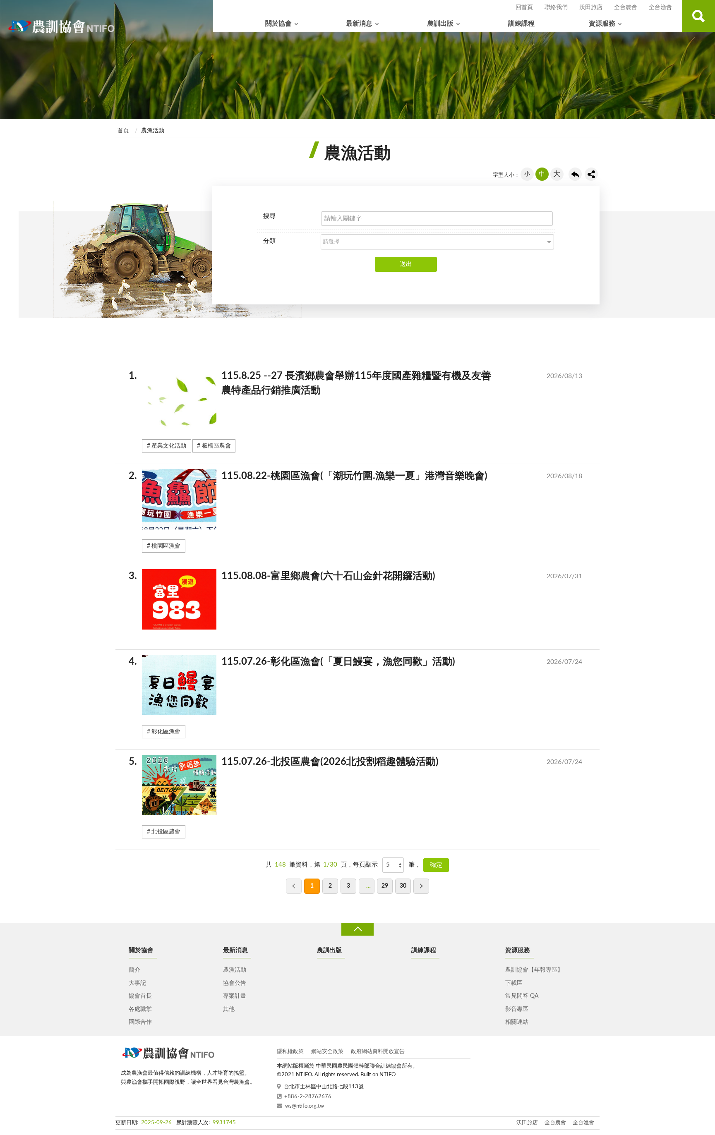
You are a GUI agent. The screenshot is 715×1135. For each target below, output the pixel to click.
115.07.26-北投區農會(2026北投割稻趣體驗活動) (362, 762)
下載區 (514, 983)
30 (403, 886)
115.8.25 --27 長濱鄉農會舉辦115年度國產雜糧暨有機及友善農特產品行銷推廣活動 (362, 383)
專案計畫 (234, 996)
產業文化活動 (168, 446)
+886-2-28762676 (307, 1096)
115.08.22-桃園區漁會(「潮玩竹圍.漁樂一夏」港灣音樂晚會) (362, 476)
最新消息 (359, 23)
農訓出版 (440, 23)
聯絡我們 (556, 7)
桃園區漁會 (165, 546)
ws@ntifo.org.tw (304, 1106)
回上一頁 (575, 174)
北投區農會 (165, 832)
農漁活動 (152, 131)
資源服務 (602, 23)
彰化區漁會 (165, 732)
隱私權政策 (290, 1051)
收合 (357, 929)
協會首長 (140, 996)
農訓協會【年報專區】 (534, 970)
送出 (406, 264)
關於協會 (278, 23)
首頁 (123, 131)
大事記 (137, 983)
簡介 (134, 970)
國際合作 (140, 1022)
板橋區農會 (216, 446)
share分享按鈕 (591, 174)
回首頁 (524, 7)
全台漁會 (660, 7)
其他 (229, 1009)
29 (384, 886)
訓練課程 (521, 23)
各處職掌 (140, 1009)
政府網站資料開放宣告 (378, 1051)
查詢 (698, 16)
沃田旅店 (590, 7)
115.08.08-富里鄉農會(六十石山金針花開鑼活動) (362, 576)
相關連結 (516, 1022)
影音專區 (516, 1009)
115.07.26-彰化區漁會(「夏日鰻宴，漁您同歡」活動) (362, 662)
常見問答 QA (521, 996)
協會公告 (234, 983)
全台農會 (625, 7)
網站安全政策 (327, 1051)
